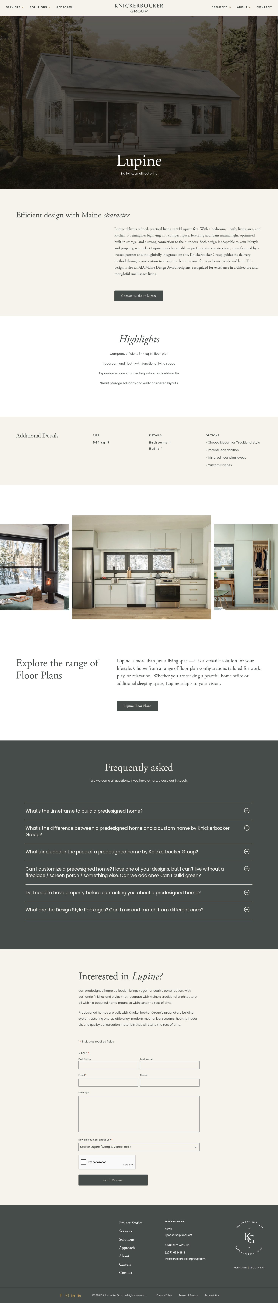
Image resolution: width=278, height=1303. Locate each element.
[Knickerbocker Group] (249, 1238)
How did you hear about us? (95, 1140)
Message (83, 1093)
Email (82, 1075)
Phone (144, 1075)
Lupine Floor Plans (137, 706)
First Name (84, 1059)
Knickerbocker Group (139, 8)
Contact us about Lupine (139, 296)
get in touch (178, 780)
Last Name (146, 1059)
